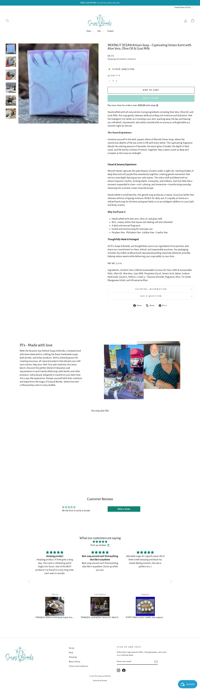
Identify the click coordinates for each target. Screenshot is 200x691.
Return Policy (74, 662)
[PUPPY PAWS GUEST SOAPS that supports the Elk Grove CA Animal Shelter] (145, 606)
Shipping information (151, 289)
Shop (88, 31)
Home (71, 648)
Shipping (112, 59)
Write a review (124, 509)
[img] (100, 542)
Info (99, 31)
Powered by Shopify (100, 680)
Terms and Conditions (78, 666)
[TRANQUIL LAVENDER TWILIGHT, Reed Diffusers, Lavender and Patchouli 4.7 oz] (100, 606)
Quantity (114, 76)
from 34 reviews (98, 545)
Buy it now (151, 98)
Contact (110, 31)
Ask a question (151, 296)
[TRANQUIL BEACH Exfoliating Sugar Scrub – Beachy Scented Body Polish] (54, 606)
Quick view (28, 461)
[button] (30, 581)
